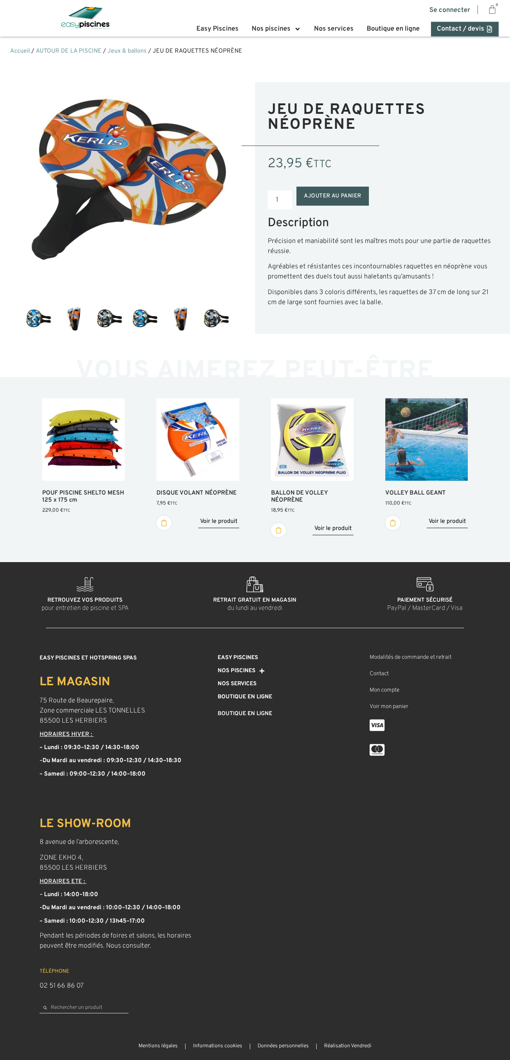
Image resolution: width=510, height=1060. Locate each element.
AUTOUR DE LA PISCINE (69, 51)
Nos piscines (271, 29)
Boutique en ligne (393, 29)
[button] (33, 319)
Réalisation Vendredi (347, 1046)
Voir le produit (218, 521)
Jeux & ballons (127, 51)
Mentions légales (158, 1046)
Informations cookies (217, 1046)
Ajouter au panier (332, 196)
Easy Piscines (217, 29)
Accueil (20, 51)
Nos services (334, 29)
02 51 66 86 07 (62, 986)
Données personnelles (283, 1046)
